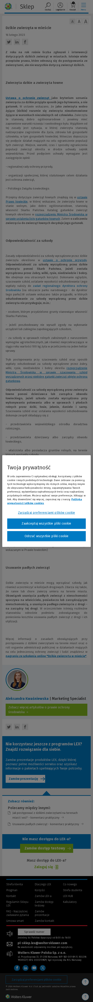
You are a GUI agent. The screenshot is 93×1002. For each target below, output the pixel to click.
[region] (46, 501)
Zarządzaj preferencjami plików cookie (46, 513)
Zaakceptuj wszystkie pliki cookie (46, 523)
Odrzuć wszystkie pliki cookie (47, 536)
